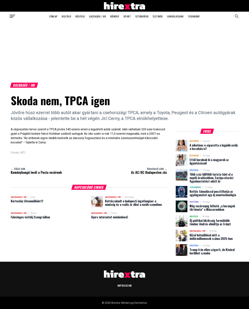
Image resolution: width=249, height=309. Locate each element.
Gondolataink (175, 16)
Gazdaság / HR (97, 16)
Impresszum (124, 285)
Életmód (158, 16)
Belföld (66, 16)
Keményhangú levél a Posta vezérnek (36, 171)
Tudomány (194, 16)
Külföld (80, 16)
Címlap (53, 16)
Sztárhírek (142, 16)
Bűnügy (114, 16)
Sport (127, 16)
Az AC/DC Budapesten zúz (149, 171)
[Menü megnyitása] (12, 16)
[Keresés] (236, 16)
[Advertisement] (124, 48)
